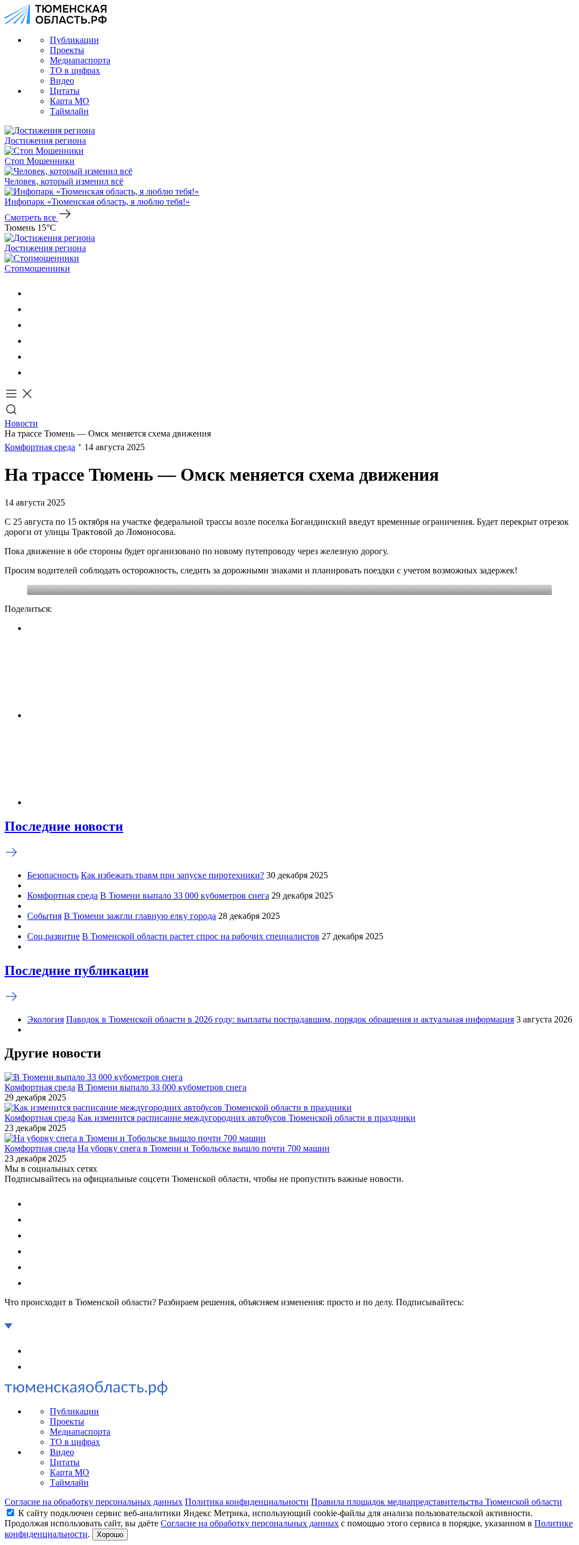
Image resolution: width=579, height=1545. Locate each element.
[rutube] (34, 356)
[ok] (34, 309)
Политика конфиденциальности (247, 1502)
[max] (34, 341)
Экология (45, 1019)
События (44, 916)
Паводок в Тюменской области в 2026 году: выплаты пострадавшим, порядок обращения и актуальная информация (290, 1019)
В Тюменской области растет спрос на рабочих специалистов (200, 936)
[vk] (34, 293)
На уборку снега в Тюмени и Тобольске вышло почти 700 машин (203, 1148)
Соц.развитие (53, 936)
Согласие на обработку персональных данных (94, 1502)
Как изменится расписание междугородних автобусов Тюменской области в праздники (246, 1118)
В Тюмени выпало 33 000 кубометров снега (184, 895)
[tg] (34, 325)
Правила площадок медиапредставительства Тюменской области (436, 1502)
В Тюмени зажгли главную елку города (140, 916)
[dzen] (34, 372)
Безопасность (53, 875)
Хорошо (110, 1534)
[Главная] (56, 20)
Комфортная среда (40, 447)
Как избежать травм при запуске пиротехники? (172, 875)
